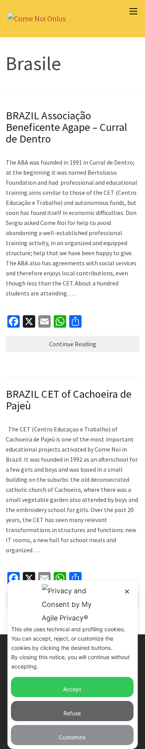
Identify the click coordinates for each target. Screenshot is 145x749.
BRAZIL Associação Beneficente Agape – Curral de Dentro (66, 127)
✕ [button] (127, 592)
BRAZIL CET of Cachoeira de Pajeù (68, 399)
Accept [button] (72, 689)
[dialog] (72, 664)
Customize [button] (72, 737)
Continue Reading (72, 344)
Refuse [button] (72, 713)
